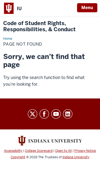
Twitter (32, 114)
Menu (87, 7)
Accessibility (13, 151)
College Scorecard (39, 151)
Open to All (63, 151)
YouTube (56, 114)
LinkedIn (68, 114)
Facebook (44, 114)
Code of (39, 26)
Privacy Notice (85, 151)
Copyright (18, 157)
